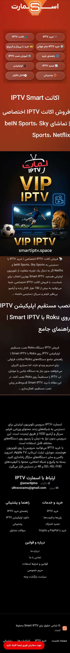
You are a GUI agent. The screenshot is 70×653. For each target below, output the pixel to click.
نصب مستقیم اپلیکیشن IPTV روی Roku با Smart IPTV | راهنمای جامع (35, 317)
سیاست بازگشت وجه (35, 577)
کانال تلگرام (18, 75)
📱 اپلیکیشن (19, 66)
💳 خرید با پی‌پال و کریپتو (20, 47)
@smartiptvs (29, 483)
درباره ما (35, 551)
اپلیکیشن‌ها (24, 641)
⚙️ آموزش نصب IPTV (19, 56)
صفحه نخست (59, 641)
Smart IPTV (31, 626)
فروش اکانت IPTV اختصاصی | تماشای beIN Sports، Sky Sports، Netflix (36, 124)
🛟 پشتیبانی (50, 75)
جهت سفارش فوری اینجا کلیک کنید (24, 645)
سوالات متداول (17, 530)
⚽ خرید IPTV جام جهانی (50, 47)
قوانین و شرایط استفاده (35, 564)
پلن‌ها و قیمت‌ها (52, 518)
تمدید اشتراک (53, 524)
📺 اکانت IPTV (20, 37)
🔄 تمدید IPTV (50, 66)
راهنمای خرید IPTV (17, 511)
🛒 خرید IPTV (50, 37)
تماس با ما (35, 558)
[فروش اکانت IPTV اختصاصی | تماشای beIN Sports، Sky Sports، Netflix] (35, 203)
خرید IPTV (54, 448)
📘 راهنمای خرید (50, 56)
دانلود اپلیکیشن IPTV (17, 518)
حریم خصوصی (35, 570)
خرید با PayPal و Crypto (52, 530)
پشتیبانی (17, 524)
